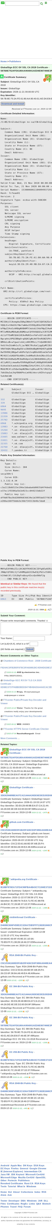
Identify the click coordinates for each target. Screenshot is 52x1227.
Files (3, 1204)
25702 (5, 420)
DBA (23, 1201)
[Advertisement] (26, 32)
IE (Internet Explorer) (12, 1171)
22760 (5, 447)
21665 (5, 437)
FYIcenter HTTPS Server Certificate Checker (26, 729)
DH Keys (27, 1165)
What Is (21, 1186)
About (16, 1192)
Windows (31, 1186)
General (24, 1168)
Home (4, 61)
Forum (27, 1207)
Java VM (5, 1174)
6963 (5, 599)
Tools (4, 1186)
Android (5, 1165)
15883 (5, 433)
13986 (5, 413)
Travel (13, 1207)
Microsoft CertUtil (35, 1174)
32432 (5, 450)
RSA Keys (40, 1183)
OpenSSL (41, 1177)
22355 (5, 443)
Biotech (46, 1204)
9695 (5, 410)
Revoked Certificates (12, 1183)
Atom (3, 1195)
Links (32, 1204)
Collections (27, 1192)
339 (5, 403)
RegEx (24, 1204)
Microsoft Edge (9, 1177)
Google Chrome (38, 1168)
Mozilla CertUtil (26, 1177)
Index (37, 1192)
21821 (5, 440)
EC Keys (5, 1168)
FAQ (20, 1207)
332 (5, 399)
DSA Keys (39, 1165)
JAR (40, 1201)
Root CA (28, 1183)
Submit (29, 649)
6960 (5, 423)
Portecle (12, 1180)
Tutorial (12, 1186)
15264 (5, 430)
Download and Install (13, 104)
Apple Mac (16, 1165)
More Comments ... (10, 738)
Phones (5, 1207)
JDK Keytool (17, 1174)
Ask (10, 1195)
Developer (14, 1201)
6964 (5, 406)
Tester (4, 1201)
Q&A (38, 1204)
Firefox (15, 1168)
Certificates (13, 1204)
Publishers (15, 61)
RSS (44, 1192)
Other (4, 1180)
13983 (5, 426)
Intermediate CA (33, 1171)
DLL (46, 1201)
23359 (5, 416)
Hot (10, 1192)
